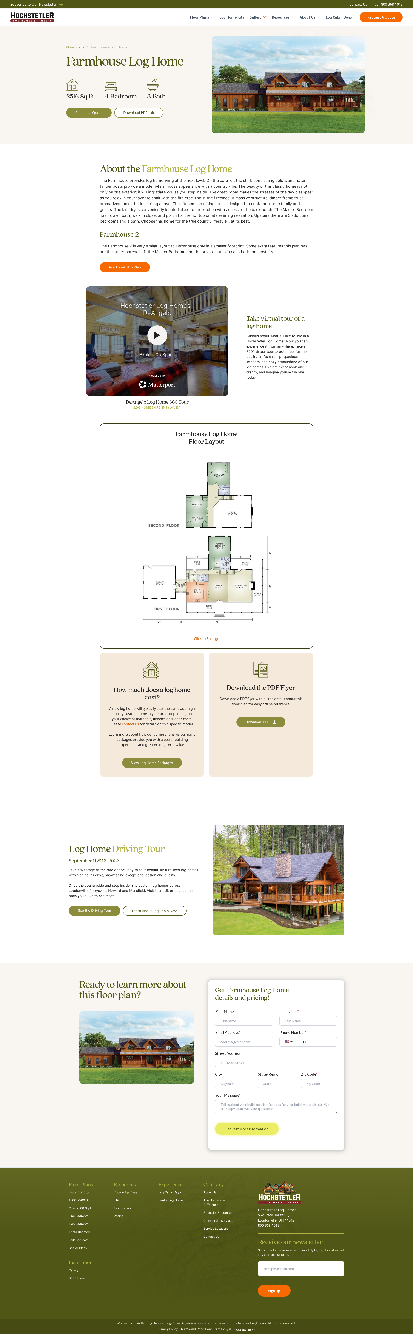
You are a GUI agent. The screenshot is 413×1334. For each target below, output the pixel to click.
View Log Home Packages (152, 762)
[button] (202, 17)
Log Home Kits (231, 17)
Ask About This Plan (125, 267)
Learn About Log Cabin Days (155, 910)
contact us (130, 724)
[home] (32, 17)
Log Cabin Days (339, 17)
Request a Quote (89, 112)
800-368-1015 (392, 4)
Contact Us (358, 4)
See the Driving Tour (94, 911)
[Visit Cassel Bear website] (246, 1329)
